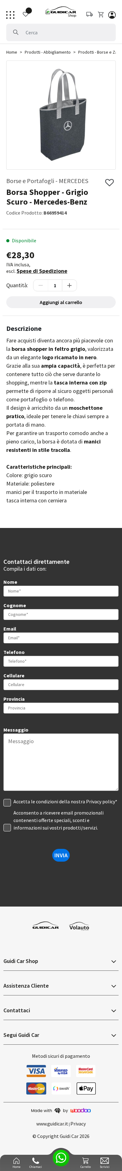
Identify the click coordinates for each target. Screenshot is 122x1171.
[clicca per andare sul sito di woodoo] (61, 1110)
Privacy (78, 1123)
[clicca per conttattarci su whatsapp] (61, 1158)
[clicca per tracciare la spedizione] (22, 14)
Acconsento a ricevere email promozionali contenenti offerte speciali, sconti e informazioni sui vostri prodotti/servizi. (58, 820)
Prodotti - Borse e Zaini (99, 52)
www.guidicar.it (52, 1123)
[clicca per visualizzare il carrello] (101, 14)
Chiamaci (35, 1167)
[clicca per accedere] (112, 14)
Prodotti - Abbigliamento (48, 52)
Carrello (85, 1167)
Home (11, 52)
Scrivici (104, 1167)
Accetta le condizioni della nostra (65, 801)
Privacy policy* (101, 801)
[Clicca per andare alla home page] (61, 12)
